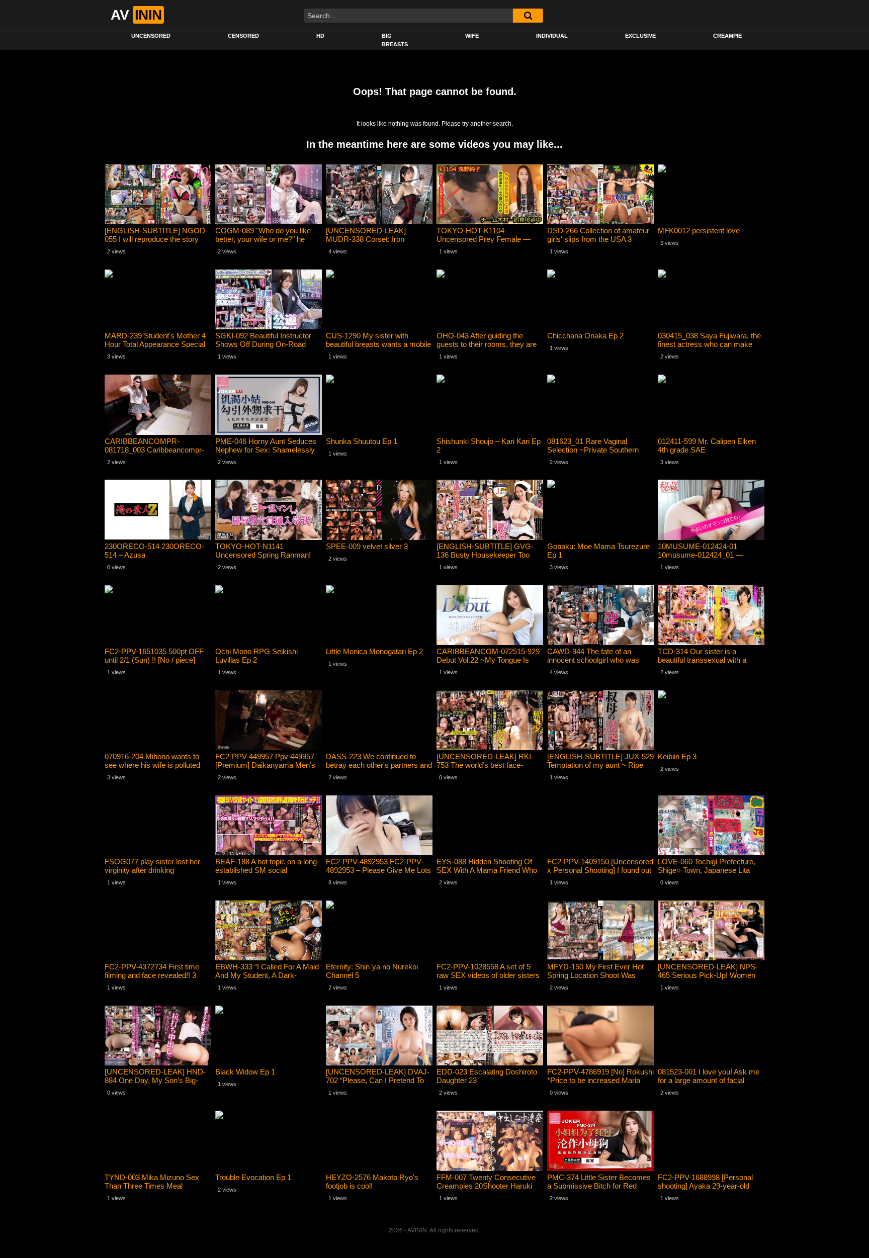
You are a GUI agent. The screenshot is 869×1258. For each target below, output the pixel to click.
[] (528, 16)
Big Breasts (395, 40)
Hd (320, 36)
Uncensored (150, 36)
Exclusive (640, 36)
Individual (552, 36)
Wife (472, 36)
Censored (243, 36)
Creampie (727, 36)
